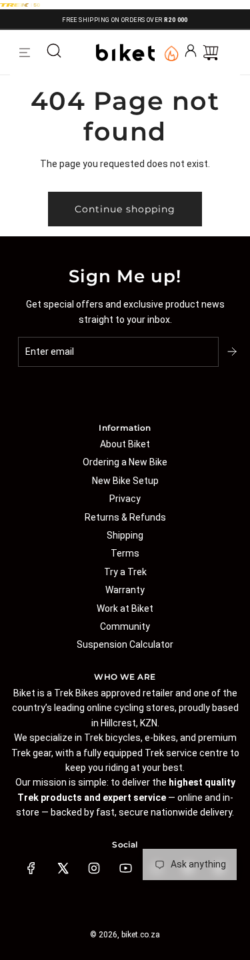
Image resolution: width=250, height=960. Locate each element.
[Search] (54, 52)
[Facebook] (31, 868)
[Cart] (210, 52)
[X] (62, 868)
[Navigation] (24, 52)
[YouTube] (125, 868)
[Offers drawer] (170, 52)
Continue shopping (125, 209)
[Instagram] (94, 868)
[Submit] (233, 351)
